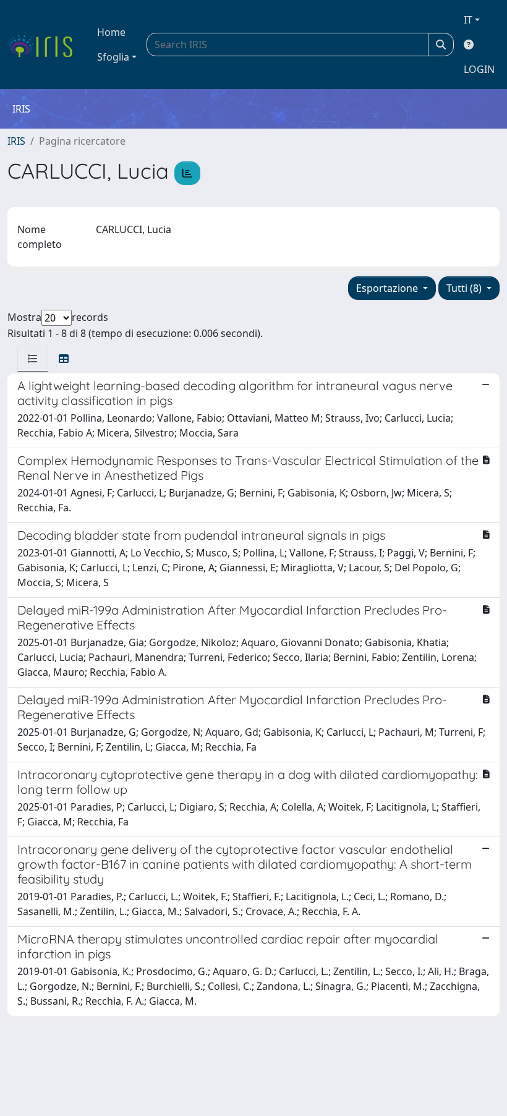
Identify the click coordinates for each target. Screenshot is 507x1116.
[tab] (32, 359)
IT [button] (468, 20)
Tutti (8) (465, 288)
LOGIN (479, 69)
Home (111, 32)
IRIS (16, 141)
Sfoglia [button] (113, 57)
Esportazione (388, 288)
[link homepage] (44, 44)
